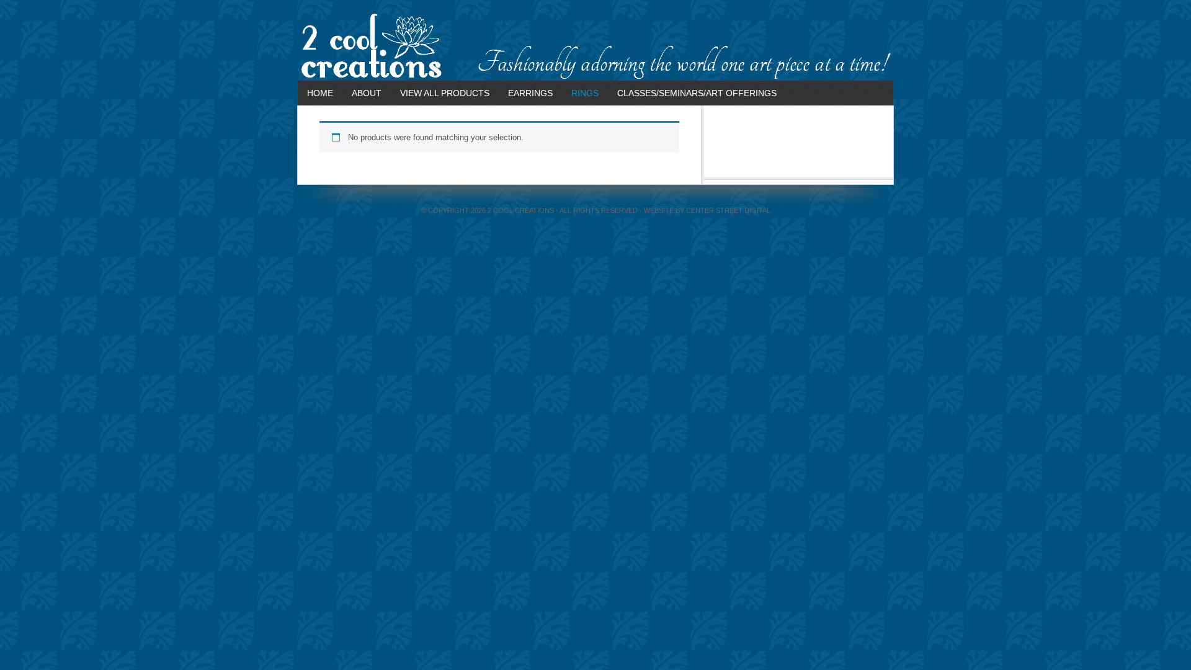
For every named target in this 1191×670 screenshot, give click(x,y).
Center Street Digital (728, 210)
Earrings (530, 93)
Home (320, 93)
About (366, 93)
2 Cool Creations (595, 46)
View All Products (444, 93)
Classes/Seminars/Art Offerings (697, 93)
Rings (585, 93)
